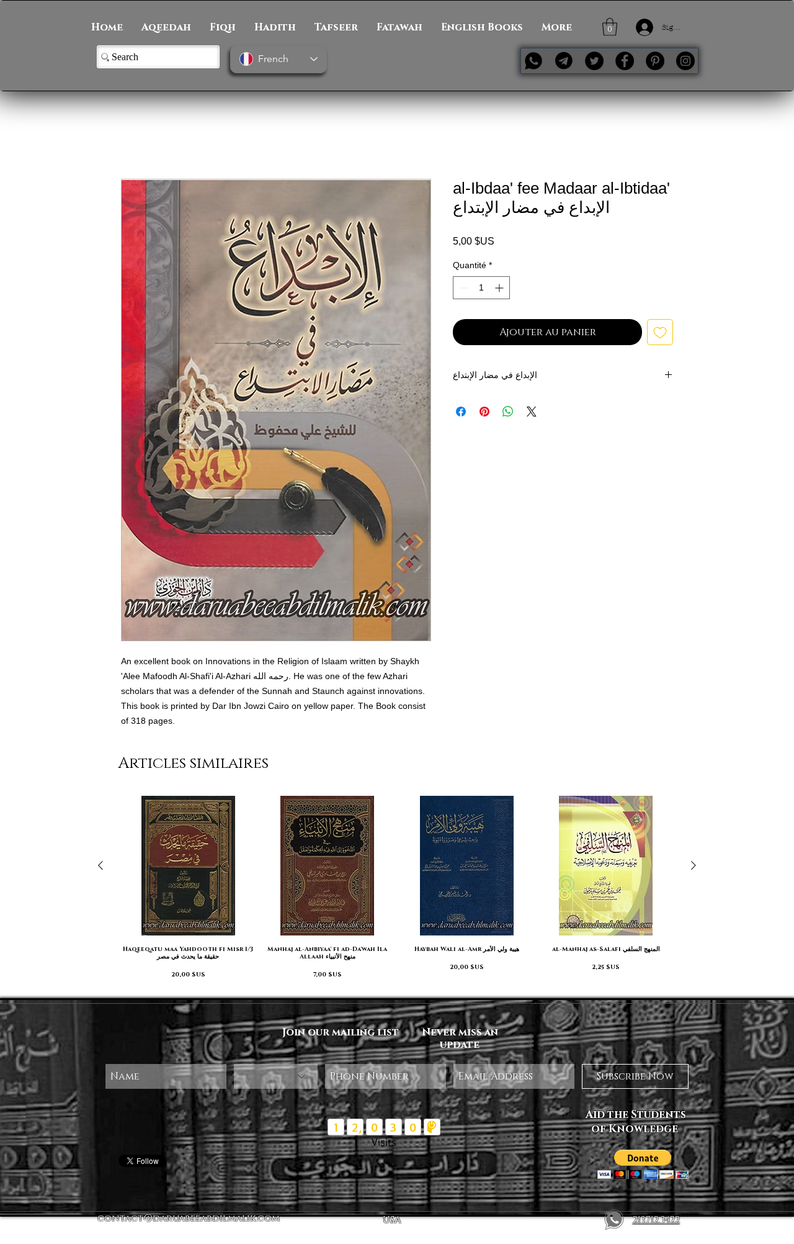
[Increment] (500, 289)
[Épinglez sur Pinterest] (484, 413)
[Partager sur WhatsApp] (508, 413)
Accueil (137, 135)
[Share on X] (531, 413)
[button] (609, 27)
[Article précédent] (100, 866)
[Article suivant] (693, 866)
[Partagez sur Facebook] (460, 413)
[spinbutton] (481, 289)
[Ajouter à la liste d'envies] (660, 334)
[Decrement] (462, 289)
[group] (397, 893)
